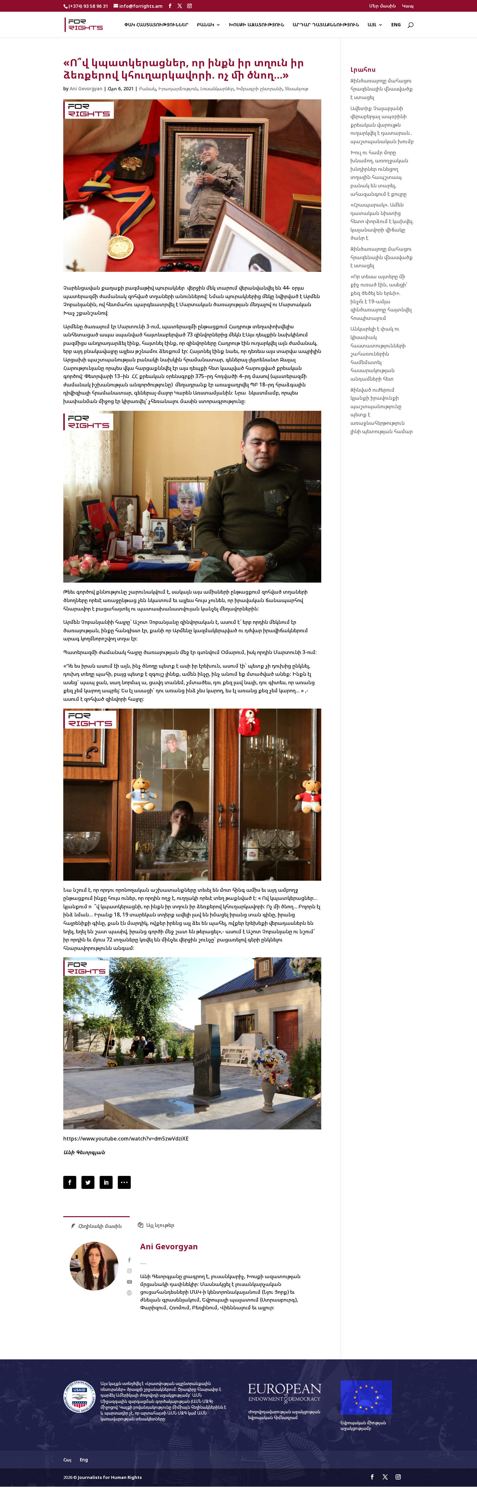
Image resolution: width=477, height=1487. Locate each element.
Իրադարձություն (178, 88)
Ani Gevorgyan (86, 88)
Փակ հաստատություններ (156, 25)
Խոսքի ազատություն (256, 25)
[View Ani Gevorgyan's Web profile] (129, 1293)
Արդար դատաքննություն (326, 25)
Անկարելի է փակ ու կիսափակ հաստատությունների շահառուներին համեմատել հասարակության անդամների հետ (378, 353)
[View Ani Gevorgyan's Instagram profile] (129, 1270)
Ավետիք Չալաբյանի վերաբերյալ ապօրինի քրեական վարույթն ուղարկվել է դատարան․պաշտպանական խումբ (382, 125)
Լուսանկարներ (217, 88)
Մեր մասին (382, 6)
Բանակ (205, 25)
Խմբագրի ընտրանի (259, 88)
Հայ (67, 1459)
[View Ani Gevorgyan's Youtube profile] (129, 1282)
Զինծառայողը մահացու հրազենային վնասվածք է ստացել (381, 89)
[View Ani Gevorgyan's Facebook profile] (129, 1260)
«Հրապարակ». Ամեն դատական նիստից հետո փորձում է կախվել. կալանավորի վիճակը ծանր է (382, 221)
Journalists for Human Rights (110, 1477)
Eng (396, 25)
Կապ (408, 6)
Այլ (372, 25)
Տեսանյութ (296, 88)
